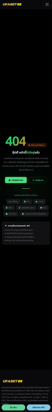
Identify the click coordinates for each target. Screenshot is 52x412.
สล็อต (10, 208)
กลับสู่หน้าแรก (17, 180)
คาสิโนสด (15, 201)
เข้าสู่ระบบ (39, 180)
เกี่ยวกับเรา (12, 214)
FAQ (44, 208)
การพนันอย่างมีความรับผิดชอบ (35, 214)
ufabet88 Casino (27, 208)
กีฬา (28, 201)
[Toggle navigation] (47, 4)
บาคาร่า (40, 201)
